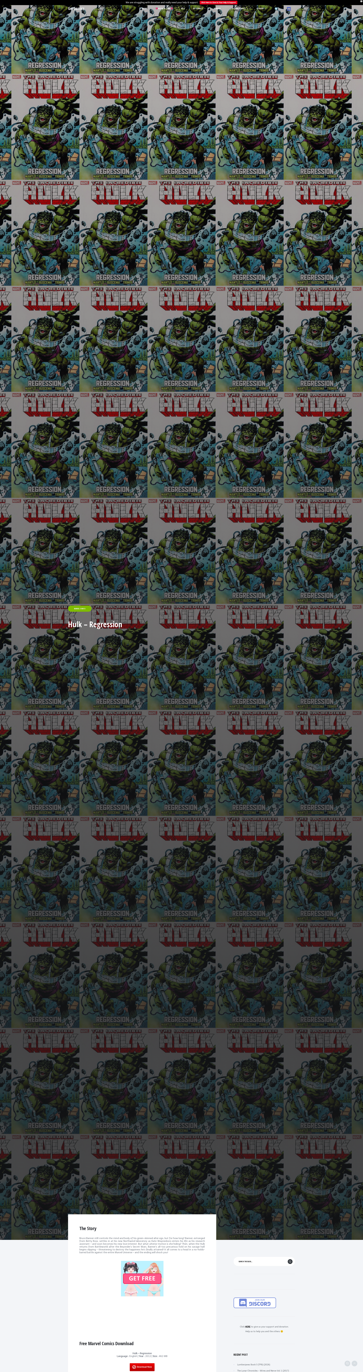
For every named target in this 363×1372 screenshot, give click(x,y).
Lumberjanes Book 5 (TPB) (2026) (253, 1364)
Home (144, 8)
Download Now (144, 1367)
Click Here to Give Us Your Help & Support (218, 2)
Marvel (217, 8)
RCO (183, 8)
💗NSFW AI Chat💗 (164, 8)
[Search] (347, 1363)
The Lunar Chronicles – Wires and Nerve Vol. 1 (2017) (263, 1370)
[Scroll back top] (354, 1363)
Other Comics (238, 8)
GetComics (76, 8)
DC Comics (198, 8)
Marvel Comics (80, 608)
